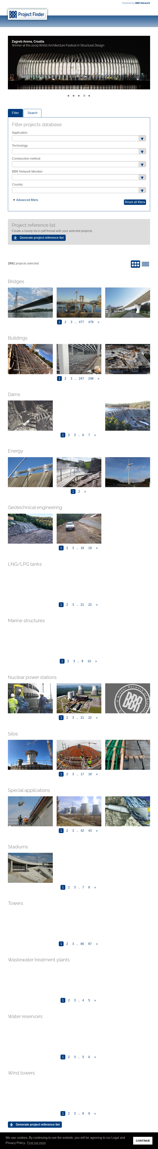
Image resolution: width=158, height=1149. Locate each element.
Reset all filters (135, 202)
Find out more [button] (36, 1143)
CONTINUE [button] (143, 1140)
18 (82, 548)
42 (82, 830)
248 (90, 378)
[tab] (15, 113)
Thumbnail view (135, 264)
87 (90, 943)
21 (82, 604)
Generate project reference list (42, 237)
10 (89, 661)
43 (90, 830)
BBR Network (142, 3)
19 (90, 548)
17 (82, 774)
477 (81, 322)
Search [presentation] (32, 113)
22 (90, 604)
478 (90, 322)
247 (81, 378)
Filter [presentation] (15, 113)
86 (82, 943)
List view (145, 264)
